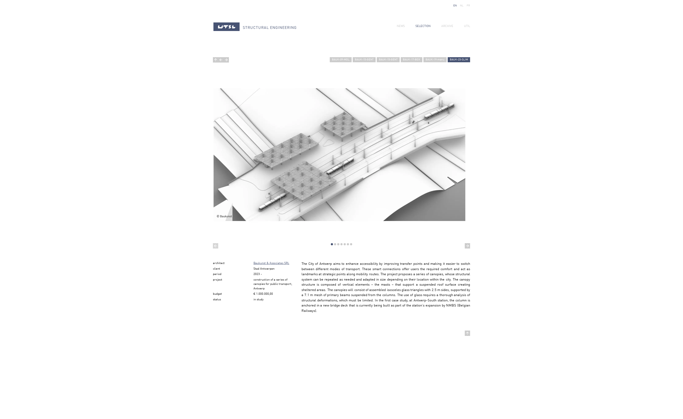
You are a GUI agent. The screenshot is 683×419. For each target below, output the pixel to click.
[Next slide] (467, 246)
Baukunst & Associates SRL (271, 263)
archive (447, 26)
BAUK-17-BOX (411, 59)
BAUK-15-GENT (364, 59)
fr (468, 5)
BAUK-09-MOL (341, 59)
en (455, 5)
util (467, 26)
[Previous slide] (215, 246)
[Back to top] (467, 333)
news (401, 26)
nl (461, 5)
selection (423, 26)
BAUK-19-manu (435, 59)
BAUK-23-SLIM (459, 59)
